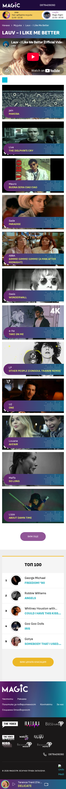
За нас (60, 704)
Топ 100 (33, 565)
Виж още (33, 536)
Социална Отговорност (16, 710)
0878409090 (56, 754)
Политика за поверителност (19, 704)
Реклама (21, 699)
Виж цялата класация (33, 662)
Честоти (7, 699)
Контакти (46, 704)
